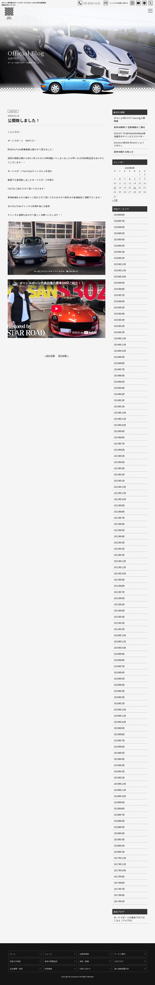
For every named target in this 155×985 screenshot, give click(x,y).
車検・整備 (84, 961)
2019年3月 (119, 765)
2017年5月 (119, 901)
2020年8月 (119, 660)
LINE (144, 3)
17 (115, 187)
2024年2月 (119, 400)
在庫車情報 (84, 954)
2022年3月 (119, 542)
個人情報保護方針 (121, 968)
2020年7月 (119, 666)
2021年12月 (120, 561)
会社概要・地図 (16, 968)
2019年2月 (119, 771)
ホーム (10, 62)
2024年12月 (120, 338)
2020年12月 (120, 635)
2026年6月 (119, 227)
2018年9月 (119, 802)
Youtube (138, 3)
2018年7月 (119, 814)
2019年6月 (119, 746)
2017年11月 (120, 864)
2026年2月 (119, 251)
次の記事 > (63, 355)
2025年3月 (119, 319)
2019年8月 (119, 734)
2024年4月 (119, 387)
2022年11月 (120, 493)
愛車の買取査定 (51, 961)
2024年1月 (119, 406)
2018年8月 (119, 808)
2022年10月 (120, 499)
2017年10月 (120, 870)
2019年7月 (119, 740)
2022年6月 (119, 523)
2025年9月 (119, 282)
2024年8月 (119, 363)
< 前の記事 (50, 355)
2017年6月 (119, 895)
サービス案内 (119, 954)
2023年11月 (120, 418)
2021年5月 (119, 604)
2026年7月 (119, 220)
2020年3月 (119, 690)
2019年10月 (120, 721)
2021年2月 (119, 622)
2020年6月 (119, 672)
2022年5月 (119, 530)
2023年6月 (119, 449)
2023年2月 (119, 474)
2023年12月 (120, 412)
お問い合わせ (85, 968)
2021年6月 (119, 598)
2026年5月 (119, 233)
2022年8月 (119, 511)
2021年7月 (119, 592)
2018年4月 (119, 833)
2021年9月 (119, 579)
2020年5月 (119, 678)
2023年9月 (119, 431)
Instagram (132, 3)
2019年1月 (119, 777)
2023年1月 (119, 480)
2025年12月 (120, 264)
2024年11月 (120, 344)
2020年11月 (120, 641)
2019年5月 (119, 752)
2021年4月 (119, 610)
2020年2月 (119, 697)
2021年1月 (119, 629)
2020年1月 (119, 703)
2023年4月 (119, 462)
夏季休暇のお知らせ (124, 151)
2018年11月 (120, 789)
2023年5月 (119, 455)
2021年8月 (119, 585)
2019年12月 (120, 709)
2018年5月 (119, 827)
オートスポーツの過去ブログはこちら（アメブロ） (129, 919)
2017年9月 (119, 876)
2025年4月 (119, 313)
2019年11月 (120, 715)
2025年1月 (119, 332)
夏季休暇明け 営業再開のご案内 (129, 127)
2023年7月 (119, 443)
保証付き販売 (15, 961)
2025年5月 (119, 307)
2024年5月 (119, 381)
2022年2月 (119, 548)
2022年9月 (119, 505)
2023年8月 (119, 437)
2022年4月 (119, 536)
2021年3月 (119, 616)
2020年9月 (119, 653)
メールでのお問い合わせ (118, 3)
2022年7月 (119, 517)
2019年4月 (119, 759)
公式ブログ (20, 62)
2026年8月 (119, 214)
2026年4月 (119, 239)
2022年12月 (120, 486)
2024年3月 (119, 394)
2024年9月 (119, 356)
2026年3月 (119, 245)
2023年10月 (120, 424)
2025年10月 (120, 276)
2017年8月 (119, 882)
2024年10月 (120, 350)
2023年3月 (119, 468)
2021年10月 (120, 573)
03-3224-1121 (92, 3)
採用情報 (48, 968)
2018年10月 (120, 796)
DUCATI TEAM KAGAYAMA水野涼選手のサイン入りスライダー (129, 135)
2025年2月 (119, 326)
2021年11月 (120, 567)
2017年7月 (119, 888)
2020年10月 (120, 647)
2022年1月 (119, 554)
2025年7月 (119, 295)
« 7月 (114, 200)
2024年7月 (119, 369)
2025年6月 (119, 301)
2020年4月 (119, 684)
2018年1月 (119, 851)
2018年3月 (119, 839)
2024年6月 (119, 375)
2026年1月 (119, 257)
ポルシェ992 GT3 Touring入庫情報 (129, 119)
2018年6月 (119, 820)
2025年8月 (119, 288)
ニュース (48, 954)
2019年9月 (119, 728)
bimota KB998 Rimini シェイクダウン (129, 144)
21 (135, 187)
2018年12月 (120, 783)
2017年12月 (120, 857)
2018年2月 (119, 845)
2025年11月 (120, 270)
